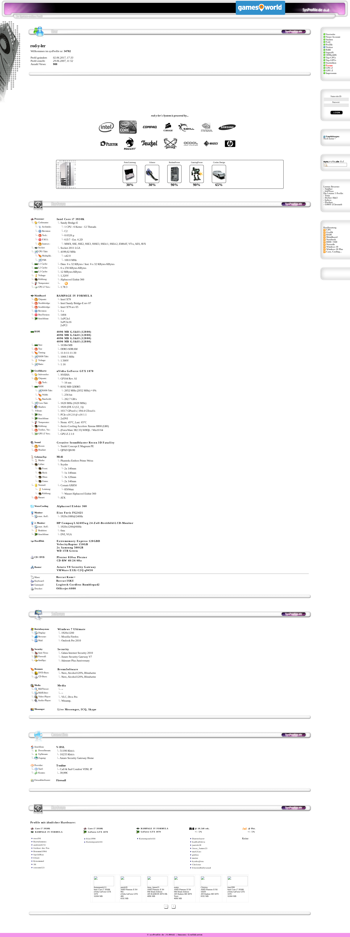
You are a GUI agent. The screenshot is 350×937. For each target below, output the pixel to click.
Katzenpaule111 (94, 842)
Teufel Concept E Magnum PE (77, 446)
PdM (328, 50)
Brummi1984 (40, 851)
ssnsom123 (39, 867)
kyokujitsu (198, 861)
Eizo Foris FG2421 (70, 512)
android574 (39, 845)
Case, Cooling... (334, 252)
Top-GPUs (331, 60)
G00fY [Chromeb (333, 204)
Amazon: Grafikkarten (190, 935)
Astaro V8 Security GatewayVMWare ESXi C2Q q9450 (76, 568)
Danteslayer (198, 839)
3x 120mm (70, 476)
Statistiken (331, 63)
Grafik (329, 232)
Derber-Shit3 (331, 198)
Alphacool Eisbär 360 (72, 279)
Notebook (331, 239)
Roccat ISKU (65, 580)
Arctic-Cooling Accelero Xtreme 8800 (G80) (84, 426)
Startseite (330, 34)
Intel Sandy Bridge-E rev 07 (76, 303)
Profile (329, 45)
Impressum (331, 73)
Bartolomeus (40, 842)
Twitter (329, 47)
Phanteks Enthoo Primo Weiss (77, 460)
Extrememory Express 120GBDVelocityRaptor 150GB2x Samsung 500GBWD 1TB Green (78, 546)
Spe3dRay (38, 855)
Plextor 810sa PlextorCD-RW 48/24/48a (72, 559)
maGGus (196, 851)
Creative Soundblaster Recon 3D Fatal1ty (86, 442)
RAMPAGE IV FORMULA (74, 295)
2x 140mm (70, 468)
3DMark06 (331, 55)
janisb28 (196, 845)
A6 (34, 864)
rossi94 (37, 838)
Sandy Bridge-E (69, 222)
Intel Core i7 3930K (70, 219)
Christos (196, 864)
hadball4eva (198, 842)
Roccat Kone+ (66, 577)
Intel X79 (66, 299)
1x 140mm (70, 472)
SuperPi (330, 52)
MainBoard (331, 237)
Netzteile (330, 244)
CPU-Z (329, 68)
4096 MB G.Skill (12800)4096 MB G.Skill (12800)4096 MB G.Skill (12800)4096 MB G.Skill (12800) (74, 336)
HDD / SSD (331, 242)
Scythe (64, 464)
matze (195, 858)
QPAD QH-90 (68, 450)
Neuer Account (333, 37)
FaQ (328, 42)
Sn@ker (329, 189)
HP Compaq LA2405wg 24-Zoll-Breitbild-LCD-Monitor (95, 523)
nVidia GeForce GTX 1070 (75, 371)
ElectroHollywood (201, 868)
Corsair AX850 (69, 485)
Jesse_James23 (199, 848)
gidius (195, 855)
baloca (328, 200)
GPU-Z (329, 70)
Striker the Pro (41, 848)
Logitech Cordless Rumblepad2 (78, 584)
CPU (328, 230)
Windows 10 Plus (334, 249)
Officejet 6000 (66, 588)
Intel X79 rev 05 (69, 307)
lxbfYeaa (329, 191)
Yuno (327, 195)
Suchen (329, 39)
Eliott (36, 858)
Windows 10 (332, 247)
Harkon (329, 202)
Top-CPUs (331, 58)
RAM (329, 235)
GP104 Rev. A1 (69, 378)
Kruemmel (38, 861)
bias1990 (91, 839)
